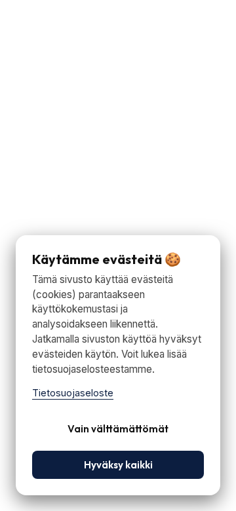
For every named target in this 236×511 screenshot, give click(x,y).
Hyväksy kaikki (118, 465)
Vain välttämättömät (118, 429)
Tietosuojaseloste (72, 392)
